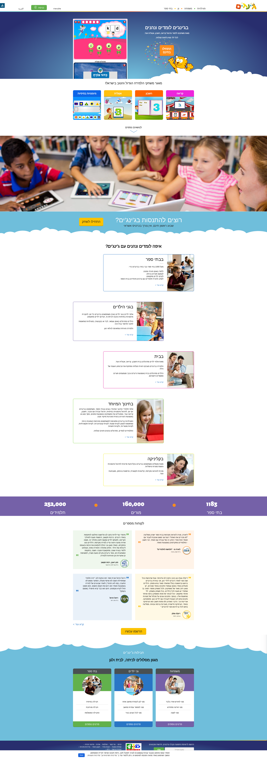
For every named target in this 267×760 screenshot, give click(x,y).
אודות (98, 744)
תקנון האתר (96, 747)
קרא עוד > (78, 624)
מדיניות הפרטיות (110, 755)
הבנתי (81, 755)
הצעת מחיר (106, 747)
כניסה (119, 744)
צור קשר (112, 744)
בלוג (108, 749)
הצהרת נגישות (116, 749)
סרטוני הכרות (89, 744)
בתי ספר (168, 8)
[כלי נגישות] (2, 5)
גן (178, 8)
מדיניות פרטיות (85, 747)
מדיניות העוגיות (94, 755)
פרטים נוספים (175, 724)
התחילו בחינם (166, 50)
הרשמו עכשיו (133, 631)
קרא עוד (159, 285)
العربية (20, 9)
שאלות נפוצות (116, 747)
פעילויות (201, 8)
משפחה (188, 8)
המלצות (105, 744)
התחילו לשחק (91, 221)
